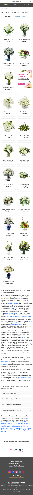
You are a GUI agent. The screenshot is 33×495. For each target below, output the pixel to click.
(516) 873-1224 (17, 465)
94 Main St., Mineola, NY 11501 (16, 463)
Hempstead (4, 423)
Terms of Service (6, 489)
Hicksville (20, 423)
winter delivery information (24, 377)
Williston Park (9, 422)
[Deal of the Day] (24, 80)
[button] (29, 491)
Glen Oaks (25, 426)
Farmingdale (4, 425)
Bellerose (13, 426)
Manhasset (19, 426)
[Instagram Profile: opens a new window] (9, 472)
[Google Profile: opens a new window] (20, 472)
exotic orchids (14, 308)
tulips (10, 339)
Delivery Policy (16, 491)
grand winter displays (26, 316)
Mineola (3, 422)
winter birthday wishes (11, 313)
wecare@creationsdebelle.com (16, 466)
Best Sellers (8, 16)
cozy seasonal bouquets (13, 316)
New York (3, 430)
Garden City (23, 422)
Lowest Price (25, 16)
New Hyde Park (25, 430)
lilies (31, 339)
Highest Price (16, 16)
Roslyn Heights (9, 428)
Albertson (28, 428)
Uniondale (3, 431)
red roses (9, 305)
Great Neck (22, 428)
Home (2, 8)
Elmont (15, 423)
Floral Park (17, 430)
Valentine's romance (18, 323)
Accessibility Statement (25, 489)
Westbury (10, 423)
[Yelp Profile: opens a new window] (23, 472)
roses (21, 337)
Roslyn (2, 428)
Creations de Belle (16, 1)
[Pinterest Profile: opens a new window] (16, 472)
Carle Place (16, 422)
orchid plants (4, 364)
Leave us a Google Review (16, 477)
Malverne (16, 428)
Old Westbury (10, 430)
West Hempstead (12, 425)
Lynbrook (7, 426)
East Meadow (26, 423)
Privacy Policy (15, 489)
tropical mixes (8, 363)
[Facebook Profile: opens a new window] (13, 472)
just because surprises (16, 324)
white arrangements (13, 303)
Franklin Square (22, 425)
